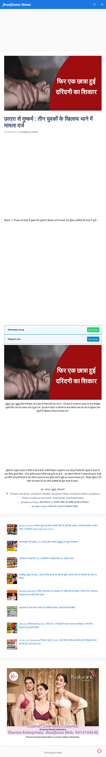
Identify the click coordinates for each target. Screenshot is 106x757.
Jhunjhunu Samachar (41, 497)
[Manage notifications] (99, 751)
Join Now (93, 329)
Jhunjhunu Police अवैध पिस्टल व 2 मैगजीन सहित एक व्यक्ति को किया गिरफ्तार (55, 502)
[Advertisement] (53, 31)
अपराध (47, 489)
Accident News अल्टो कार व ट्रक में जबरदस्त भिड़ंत (55, 506)
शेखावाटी (61, 489)
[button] (94, 4)
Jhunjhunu (24, 493)
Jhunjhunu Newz (79, 493)
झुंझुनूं (53, 489)
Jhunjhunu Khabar (40, 493)
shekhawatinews (75, 497)
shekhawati (59, 497)
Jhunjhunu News (17, 4)
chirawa (14, 493)
